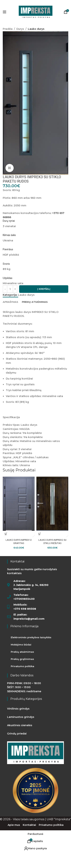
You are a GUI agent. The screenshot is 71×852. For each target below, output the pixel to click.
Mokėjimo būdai (21, 644)
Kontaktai (29, 825)
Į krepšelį (43, 288)
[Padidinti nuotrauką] (9, 168)
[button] (6, 534)
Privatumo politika (22, 666)
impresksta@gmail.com (48, 2)
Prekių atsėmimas (22, 651)
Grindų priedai (17, 733)
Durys (20, 29)
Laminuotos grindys (20, 717)
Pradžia (8, 29)
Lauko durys (36, 29)
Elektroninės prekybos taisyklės (31, 637)
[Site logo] (35, 11)
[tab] (10, 301)
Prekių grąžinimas (22, 659)
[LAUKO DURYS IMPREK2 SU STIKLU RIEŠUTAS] (52, 504)
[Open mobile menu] (4, 12)
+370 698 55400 (18, 2)
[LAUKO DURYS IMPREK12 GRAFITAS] (19, 504)
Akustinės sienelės (19, 725)
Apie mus (14, 825)
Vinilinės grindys (18, 708)
